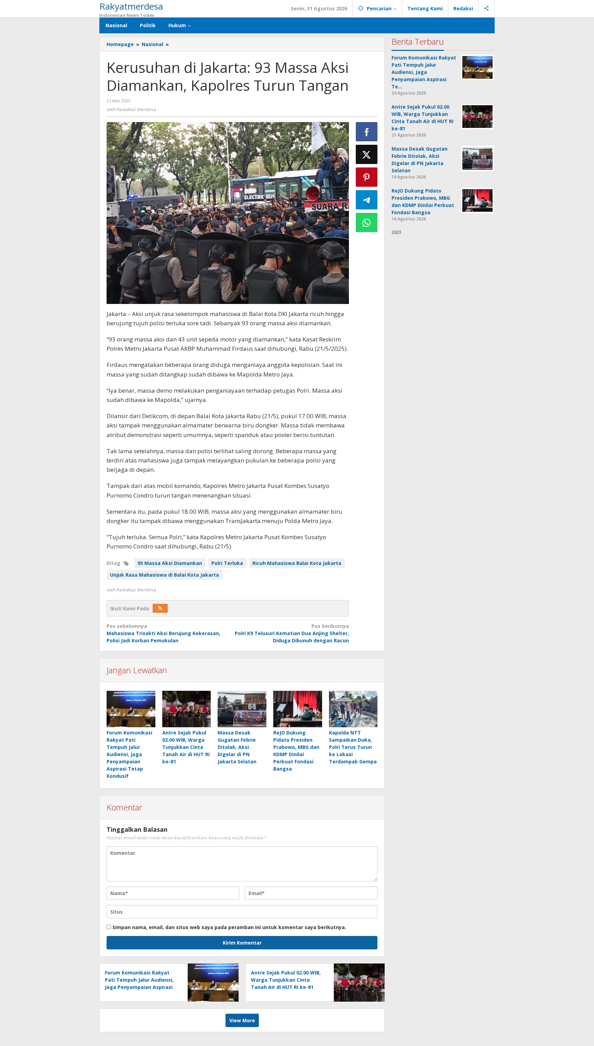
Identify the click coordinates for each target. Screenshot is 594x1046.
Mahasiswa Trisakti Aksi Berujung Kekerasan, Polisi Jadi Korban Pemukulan (163, 633)
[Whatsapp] (367, 222)
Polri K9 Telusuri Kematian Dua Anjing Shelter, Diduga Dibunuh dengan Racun (292, 633)
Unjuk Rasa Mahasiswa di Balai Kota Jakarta (164, 574)
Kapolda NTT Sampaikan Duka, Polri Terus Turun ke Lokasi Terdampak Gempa (353, 747)
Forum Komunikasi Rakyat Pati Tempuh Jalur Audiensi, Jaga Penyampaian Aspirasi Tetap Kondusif (129, 754)
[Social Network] (486, 8)
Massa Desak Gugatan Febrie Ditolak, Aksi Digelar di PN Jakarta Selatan (237, 747)
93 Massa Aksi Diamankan (170, 563)
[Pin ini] (367, 177)
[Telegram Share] (367, 199)
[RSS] (160, 608)
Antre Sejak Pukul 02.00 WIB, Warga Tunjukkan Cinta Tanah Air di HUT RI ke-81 (186, 747)
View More (242, 1020)
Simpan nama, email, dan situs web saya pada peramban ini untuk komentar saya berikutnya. (229, 927)
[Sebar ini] (367, 131)
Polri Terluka (227, 563)
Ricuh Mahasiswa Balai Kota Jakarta (296, 563)
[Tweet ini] (367, 154)
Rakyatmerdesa (131, 6)
